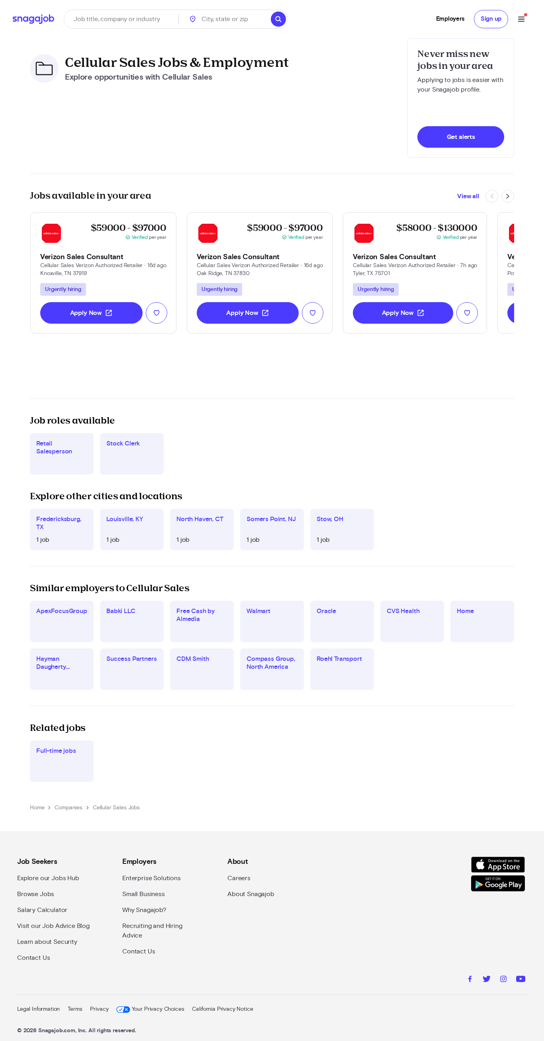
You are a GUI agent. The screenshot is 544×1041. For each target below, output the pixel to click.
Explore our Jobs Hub (48, 878)
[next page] (507, 196)
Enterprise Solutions (151, 878)
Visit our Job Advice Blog (53, 926)
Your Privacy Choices (158, 1009)
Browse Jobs (35, 894)
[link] (103, 273)
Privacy (99, 1009)
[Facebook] (470, 980)
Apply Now (91, 313)
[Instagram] (503, 980)
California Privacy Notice (222, 1009)
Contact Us (33, 958)
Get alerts (461, 137)
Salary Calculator (42, 910)
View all (468, 196)
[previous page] (491, 196)
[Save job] (156, 313)
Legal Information (38, 1009)
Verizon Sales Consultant (81, 257)
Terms (75, 1009)
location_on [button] (193, 19)
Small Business (143, 894)
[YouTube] (520, 980)
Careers (238, 878)
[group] (63, 289)
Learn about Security (47, 942)
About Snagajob (250, 894)
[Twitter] (487, 980)
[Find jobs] (278, 19)
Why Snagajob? (144, 910)
